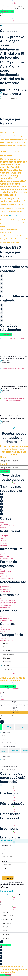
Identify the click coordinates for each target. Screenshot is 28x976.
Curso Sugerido (6, 869)
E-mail (3, 464)
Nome (3, 457)
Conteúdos (8, 31)
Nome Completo (6, 845)
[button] (14, 15)
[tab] (8, 727)
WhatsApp (5, 861)
